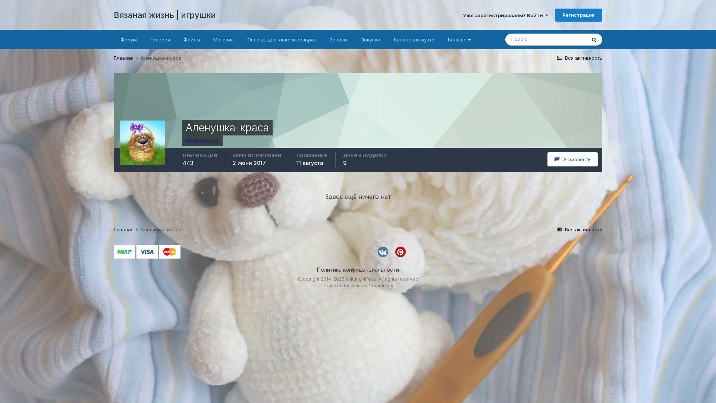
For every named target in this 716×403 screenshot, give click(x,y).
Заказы (338, 40)
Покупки (370, 40)
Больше (457, 40)
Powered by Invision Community (358, 285)
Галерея (160, 40)
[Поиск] (594, 40)
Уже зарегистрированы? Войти (504, 15)
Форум (128, 40)
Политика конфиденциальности (358, 269)
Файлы (191, 40)
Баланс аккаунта (414, 40)
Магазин (223, 40)
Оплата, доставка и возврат (281, 40)
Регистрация (578, 15)
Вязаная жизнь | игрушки (165, 15)
